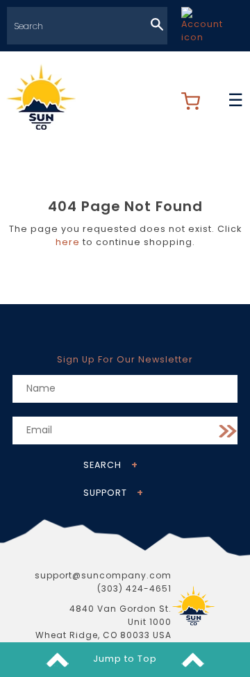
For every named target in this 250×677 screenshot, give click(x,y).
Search (102, 465)
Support (105, 493)
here (68, 242)
